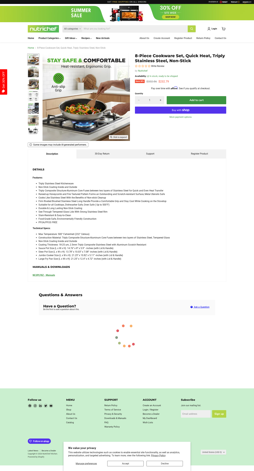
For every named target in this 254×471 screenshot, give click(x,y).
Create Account (162, 38)
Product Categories (49, 38)
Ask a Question (201, 307)
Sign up (219, 414)
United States (212, 452)
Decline (165, 463)
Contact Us (220, 38)
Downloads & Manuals (115, 418)
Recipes (85, 38)
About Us (144, 38)
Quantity (139, 93)
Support (150, 153)
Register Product (183, 38)
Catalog (70, 422)
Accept (125, 463)
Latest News (33, 451)
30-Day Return (102, 153)
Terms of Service (112, 409)
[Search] (192, 28)
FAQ (106, 422)
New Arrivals (103, 38)
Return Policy (203, 38)
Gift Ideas (70, 38)
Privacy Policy (158, 455)
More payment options (180, 117)
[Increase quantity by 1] (160, 100)
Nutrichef (143, 70)
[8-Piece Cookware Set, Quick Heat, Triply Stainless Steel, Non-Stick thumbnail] (33, 59)
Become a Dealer (151, 414)
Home (31, 38)
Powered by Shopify (36, 457)
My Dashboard (150, 418)
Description (52, 153)
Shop (68, 409)
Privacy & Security (113, 414)
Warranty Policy (112, 426)
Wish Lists (148, 422)
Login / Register (150, 409)
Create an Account (152, 405)
